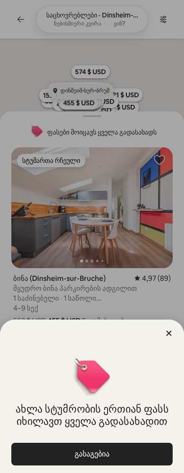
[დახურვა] (169, 333)
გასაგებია (92, 454)
